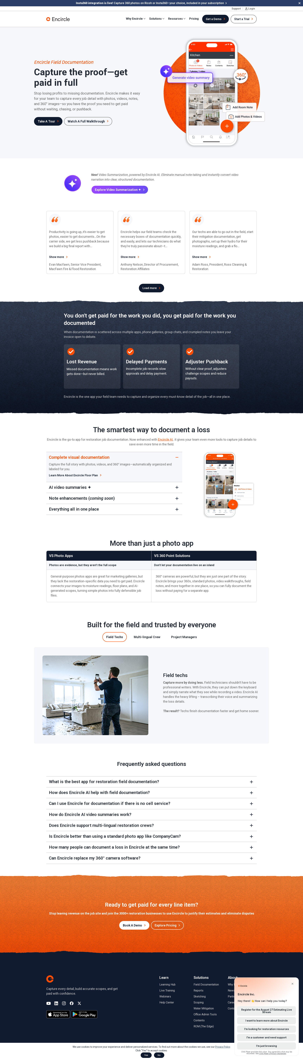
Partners (233, 996)
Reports (198, 990)
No (159, 1055)
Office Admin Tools (205, 1014)
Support (236, 8)
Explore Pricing (165, 925)
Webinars (165, 996)
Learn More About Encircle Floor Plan (73, 475)
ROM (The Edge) (204, 1026)
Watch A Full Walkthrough (86, 121)
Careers (232, 1002)
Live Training (167, 990)
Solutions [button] (155, 18)
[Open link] (92, 366)
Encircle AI (165, 439)
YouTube (48, 1004)
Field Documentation (206, 984)
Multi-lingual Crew (147, 637)
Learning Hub (167, 984)
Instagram (64, 1004)
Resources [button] (175, 18)
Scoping (199, 1002)
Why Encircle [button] (134, 18)
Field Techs (114, 637)
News (231, 990)
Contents (199, 1020)
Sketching (200, 996)
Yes (146, 1055)
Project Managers (184, 637)
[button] (299, 3)
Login (251, 8)
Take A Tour (46, 121)
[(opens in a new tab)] (58, 1014)
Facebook (71, 1004)
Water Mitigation (204, 1008)
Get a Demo (213, 19)
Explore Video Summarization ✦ (118, 190)
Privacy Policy (222, 1046)
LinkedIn (56, 1004)
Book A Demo (132, 925)
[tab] (114, 637)
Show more (56, 257)
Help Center (166, 1002)
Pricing (194, 18)
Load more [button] (150, 288)
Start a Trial (241, 19)
